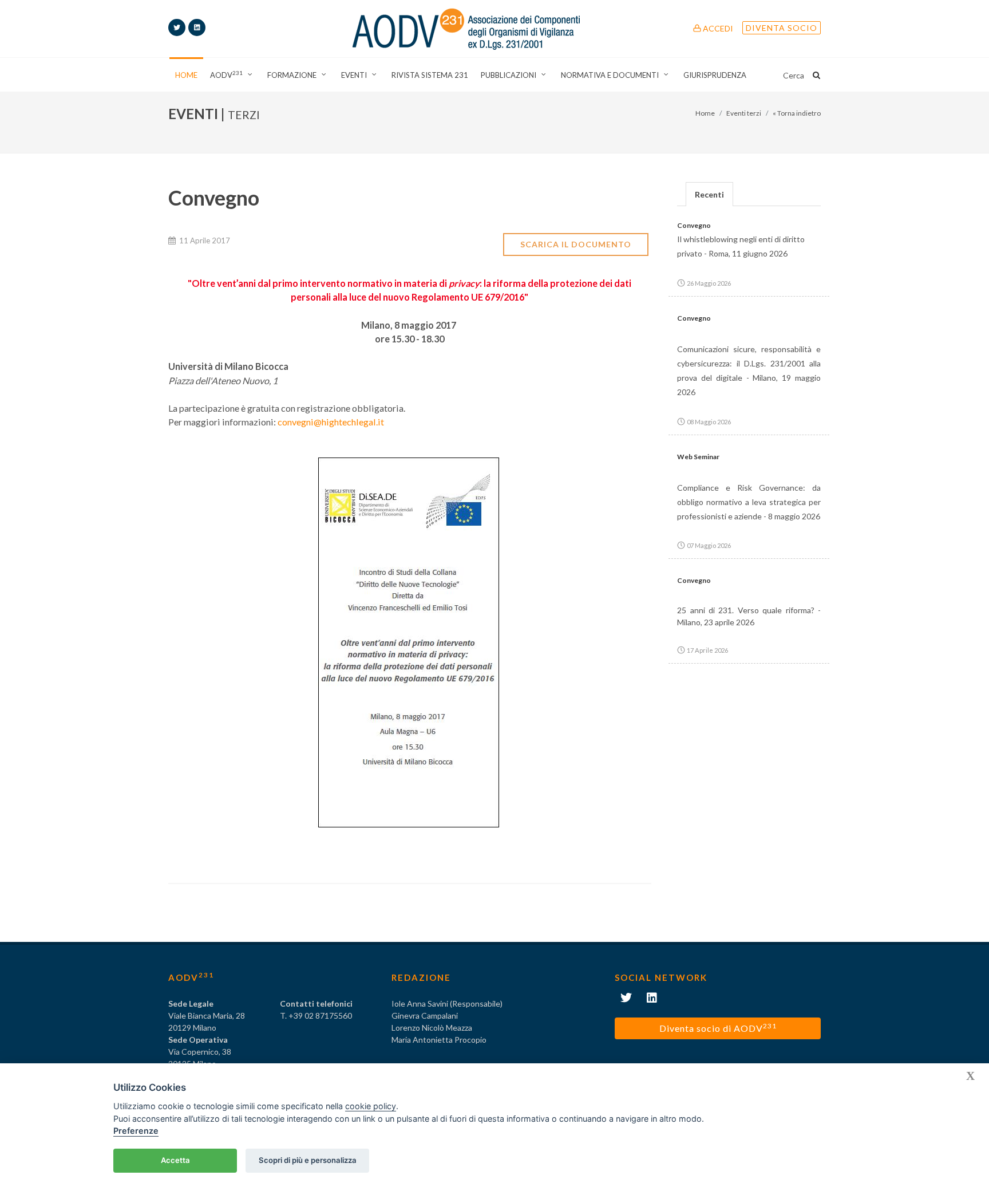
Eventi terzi (743, 113)
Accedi (717, 28)
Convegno (694, 225)
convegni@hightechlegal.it (331, 421)
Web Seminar (698, 456)
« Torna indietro (797, 113)
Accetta (175, 1160)
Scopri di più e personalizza (308, 1160)
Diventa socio (781, 28)
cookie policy (370, 1106)
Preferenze (136, 1130)
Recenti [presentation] (709, 194)
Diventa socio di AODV (718, 1028)
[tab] (709, 194)
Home (705, 113)
